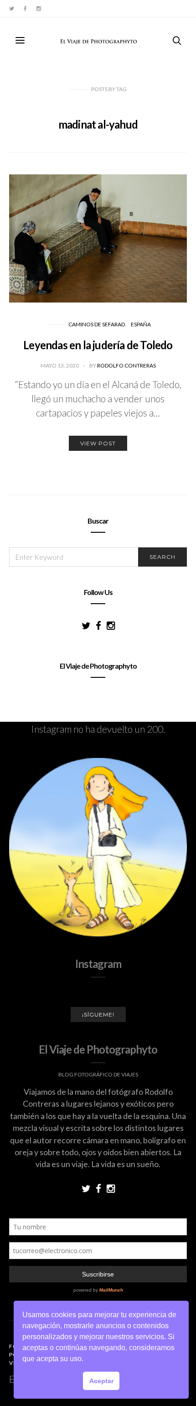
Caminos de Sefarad (96, 324)
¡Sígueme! (98, 1014)
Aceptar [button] (101, 1380)
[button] (86, 1359)
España (141, 324)
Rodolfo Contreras (126, 365)
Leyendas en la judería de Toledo (97, 345)
